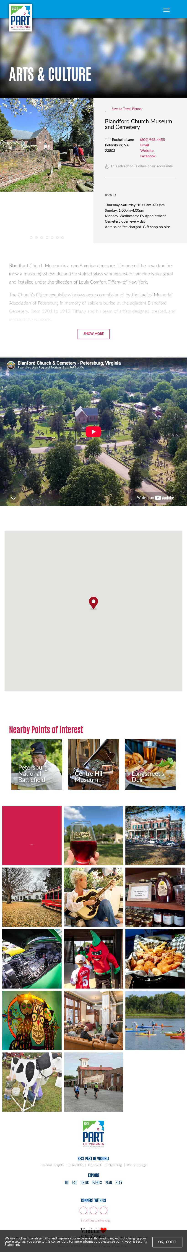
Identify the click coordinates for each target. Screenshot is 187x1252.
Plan (108, 1182)
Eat (74, 1182)
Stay (119, 1182)
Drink (85, 1182)
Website (146, 151)
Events (97, 1182)
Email (144, 145)
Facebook (148, 156)
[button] (93, 603)
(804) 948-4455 (152, 140)
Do (67, 1182)
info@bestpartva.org (95, 1220)
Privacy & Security (134, 1241)
